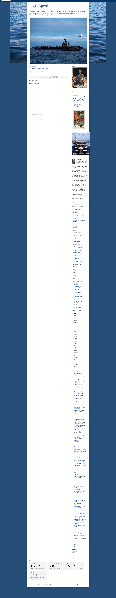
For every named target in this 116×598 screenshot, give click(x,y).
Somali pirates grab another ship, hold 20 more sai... (80, 415)
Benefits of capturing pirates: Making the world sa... (79, 420)
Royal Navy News (76, 276)
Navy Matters (75, 255)
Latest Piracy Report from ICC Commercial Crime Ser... (80, 423)
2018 (74, 329)
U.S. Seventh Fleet (76, 304)
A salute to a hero (77, 509)
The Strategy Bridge (77, 287)
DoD (73, 224)
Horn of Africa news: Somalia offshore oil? (79, 517)
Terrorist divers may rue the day (38, 68)
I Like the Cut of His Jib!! (77, 233)
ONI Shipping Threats (77, 264)
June (75, 362)
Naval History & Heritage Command (79, 250)
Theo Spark (75, 290)
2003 (74, 546)
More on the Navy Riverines (79, 391)
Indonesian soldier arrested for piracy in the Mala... (80, 529)
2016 (74, 332)
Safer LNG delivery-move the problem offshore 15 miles (79, 461)
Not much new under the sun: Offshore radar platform (79, 501)
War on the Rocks (76, 308)
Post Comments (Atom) (39, 114)
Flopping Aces (75, 227)
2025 (74, 317)
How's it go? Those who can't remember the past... (79, 387)
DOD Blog (75, 226)
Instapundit (75, 236)
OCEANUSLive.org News (77, 261)
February (76, 369)
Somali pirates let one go (78, 393)
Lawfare (74, 239)
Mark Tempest (80, 159)
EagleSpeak (39, 6)
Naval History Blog (76, 252)
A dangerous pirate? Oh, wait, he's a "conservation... (79, 481)
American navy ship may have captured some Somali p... (79, 438)
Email (73, 129)
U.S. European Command (77, 296)
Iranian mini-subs (77, 474)
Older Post (65, 112)
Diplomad (74, 222)
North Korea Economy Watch (78, 259)
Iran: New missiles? (77, 444)
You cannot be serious (78, 379)
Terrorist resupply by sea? (79, 494)
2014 (74, 336)
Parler (74, 267)
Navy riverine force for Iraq (79, 413)
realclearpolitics (76, 273)
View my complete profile (77, 199)
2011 (74, 341)
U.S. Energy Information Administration (77, 294)
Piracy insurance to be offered (80, 449)
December (76, 352)
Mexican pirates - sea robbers (80, 451)
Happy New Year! (77, 540)
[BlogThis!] (54, 77)
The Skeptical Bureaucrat (77, 286)
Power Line (75, 270)
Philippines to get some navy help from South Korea (79, 411)
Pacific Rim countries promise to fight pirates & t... (80, 492)
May (75, 364)
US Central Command (77, 305)
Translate (81, 206)
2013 (74, 338)
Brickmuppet (75, 212)
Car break (76, 453)
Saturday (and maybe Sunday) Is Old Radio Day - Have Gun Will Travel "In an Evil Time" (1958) (79, 99)
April (75, 366)
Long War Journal (76, 246)
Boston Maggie (76, 210)
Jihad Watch (75, 238)
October (76, 355)
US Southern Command (77, 307)
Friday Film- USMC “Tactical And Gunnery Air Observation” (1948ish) (79, 102)
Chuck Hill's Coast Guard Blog (78, 215)
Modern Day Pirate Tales (77, 247)
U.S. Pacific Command (77, 302)
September (76, 357)
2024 (74, 318)
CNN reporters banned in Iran (79, 472)
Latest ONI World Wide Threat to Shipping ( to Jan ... (80, 455)
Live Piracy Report (76, 244)
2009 (74, 345)
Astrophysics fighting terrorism (80, 443)
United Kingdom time (55, 563)
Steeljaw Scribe (76, 284)
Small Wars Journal (76, 280)
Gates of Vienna (76, 229)
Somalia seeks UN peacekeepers (80, 435)
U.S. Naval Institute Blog (77, 299)
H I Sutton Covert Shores (77, 232)
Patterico (74, 269)
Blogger (77, 584)
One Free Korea (76, 263)
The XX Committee (76, 289)
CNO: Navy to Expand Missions (80, 489)
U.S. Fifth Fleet (75, 298)
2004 (74, 544)
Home (49, 112)
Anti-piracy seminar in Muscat (80, 470)
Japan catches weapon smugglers (78, 400)
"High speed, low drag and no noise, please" (79, 408)
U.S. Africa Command (77, 292)
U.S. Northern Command (77, 301)
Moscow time (71, 563)
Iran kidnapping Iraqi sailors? (79, 463)
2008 (74, 347)
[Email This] (53, 77)
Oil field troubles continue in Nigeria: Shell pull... (79, 477)
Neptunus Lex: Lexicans (77, 256)
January (75, 371)
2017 (74, 331)
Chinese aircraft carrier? (78, 373)
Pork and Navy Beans (78, 530)
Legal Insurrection (76, 241)
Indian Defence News (77, 235)
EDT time (34, 563)
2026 (74, 315)
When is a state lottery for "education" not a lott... (79, 389)
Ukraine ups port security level (80, 538)
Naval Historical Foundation (78, 249)
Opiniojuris (75, 266)
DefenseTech (35, 73)
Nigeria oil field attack (78, 417)
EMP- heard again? (77, 431)
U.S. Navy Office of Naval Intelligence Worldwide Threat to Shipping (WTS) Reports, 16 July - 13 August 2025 (79, 106)
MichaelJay (68, 584)
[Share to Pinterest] (57, 77)
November (76, 353)
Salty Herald (75, 278)
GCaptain (74, 230)
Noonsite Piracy (76, 258)
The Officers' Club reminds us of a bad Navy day (80, 433)
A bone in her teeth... (78, 384)
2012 (74, 340)
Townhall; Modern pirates (79, 498)
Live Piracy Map (76, 242)
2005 (74, 542)
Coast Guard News (76, 218)
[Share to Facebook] (56, 77)
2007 (74, 348)
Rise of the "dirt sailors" (78, 479)
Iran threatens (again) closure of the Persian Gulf (80, 426)
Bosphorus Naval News (77, 209)
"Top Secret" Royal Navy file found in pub (79, 469)
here (34, 71)
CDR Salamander (76, 214)
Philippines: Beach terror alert (79, 374)
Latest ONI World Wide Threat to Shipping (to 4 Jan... (80, 514)
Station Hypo (75, 283)
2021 (74, 324)
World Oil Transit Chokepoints (78, 310)
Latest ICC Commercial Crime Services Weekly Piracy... (80, 533)
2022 (74, 322)
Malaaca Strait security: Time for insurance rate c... (80, 496)
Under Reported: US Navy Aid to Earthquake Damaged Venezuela (79, 96)
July (75, 361)
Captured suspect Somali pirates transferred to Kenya (80, 382)
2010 (74, 343)
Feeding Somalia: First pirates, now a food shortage (79, 507)
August (75, 359)
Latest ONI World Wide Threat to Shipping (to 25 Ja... (80, 398)
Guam (32, 572)
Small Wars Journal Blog (77, 281)
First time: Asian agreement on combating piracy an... (80, 520)
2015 (74, 334)
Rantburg (74, 272)
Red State (74, 275)
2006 (74, 350)
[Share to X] (55, 77)
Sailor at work (76, 405)
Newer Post (32, 112)
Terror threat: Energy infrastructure (78, 504)
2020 (74, 325)
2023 (74, 320)
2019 (74, 327)
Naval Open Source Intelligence (79, 253)
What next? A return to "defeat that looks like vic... (80, 511)
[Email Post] (51, 77)
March (75, 368)
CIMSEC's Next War (76, 217)
